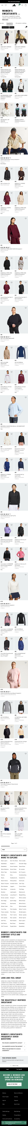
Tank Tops (21, 883)
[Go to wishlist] (5, 5)
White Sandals (22, 906)
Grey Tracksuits (12, 875)
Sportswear (13, 903)
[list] (14, 23)
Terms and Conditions (7, 1118)
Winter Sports (22, 917)
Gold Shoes (4, 915)
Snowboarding (22, 875)
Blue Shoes (4, 889)
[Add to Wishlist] (11, 32)
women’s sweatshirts (10, 940)
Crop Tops (3, 909)
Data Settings (17, 1111)
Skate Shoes (22, 866)
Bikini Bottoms (5, 869)
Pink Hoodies (13, 909)
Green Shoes (13, 869)
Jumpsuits (12, 889)
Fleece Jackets (5, 912)
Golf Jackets (4, 917)
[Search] (22, 5)
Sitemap (16, 1096)
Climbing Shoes (3, 903)
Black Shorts (4, 880)
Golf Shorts (4, 923)
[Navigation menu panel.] (2, 5)
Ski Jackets (22, 869)
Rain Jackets (13, 917)
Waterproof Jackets (22, 892)
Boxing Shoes (4, 895)
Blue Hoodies (4, 886)
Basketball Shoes (4, 864)
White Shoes (22, 900)
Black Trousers (5, 883)
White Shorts (22, 903)
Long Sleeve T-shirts (14, 895)
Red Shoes (12, 923)
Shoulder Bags (22, 863)
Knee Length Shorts (22, 861)
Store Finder (17, 1104)
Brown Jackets (5, 897)
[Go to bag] (25, 5)
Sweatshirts (22, 878)
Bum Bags (3, 900)
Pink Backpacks (13, 906)
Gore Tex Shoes (14, 860)
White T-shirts (22, 909)
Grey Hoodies (13, 872)
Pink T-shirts (13, 915)
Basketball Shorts (4, 866)
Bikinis (3, 875)
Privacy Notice (17, 1115)
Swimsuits (21, 880)
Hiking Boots (13, 880)
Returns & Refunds (18, 1093)
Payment (16, 1100)
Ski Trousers (22, 872)
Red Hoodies (13, 920)
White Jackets (22, 897)
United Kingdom (16, 1124)
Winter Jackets (22, 915)
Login (7, 1069)
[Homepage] (14, 5)
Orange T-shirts (12, 898)
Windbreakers (22, 912)
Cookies (4, 1115)
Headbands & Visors (13, 878)
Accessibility (17, 1118)
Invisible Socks (14, 883)
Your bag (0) (19, 1069)
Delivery (4, 1093)
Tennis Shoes (22, 886)
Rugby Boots (13, 926)
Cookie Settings (5, 1111)
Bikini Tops (4, 872)
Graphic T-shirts (12, 864)
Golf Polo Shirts (3, 921)
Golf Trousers (4, 926)
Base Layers (4, 860)
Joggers (12, 886)
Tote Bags (21, 889)
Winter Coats (4, 906)
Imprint (4, 1100)
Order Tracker (5, 1096)
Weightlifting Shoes (22, 895)
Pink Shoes (13, 912)
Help (3, 1104)
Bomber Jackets (3, 892)
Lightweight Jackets (13, 892)
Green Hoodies (13, 866)
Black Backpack (3, 878)
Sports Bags (13, 900)
